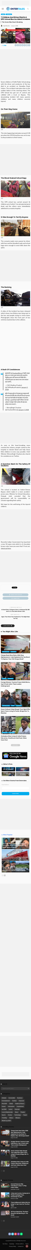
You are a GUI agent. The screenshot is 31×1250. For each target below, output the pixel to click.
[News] (22, 769)
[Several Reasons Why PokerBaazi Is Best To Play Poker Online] (5, 1185)
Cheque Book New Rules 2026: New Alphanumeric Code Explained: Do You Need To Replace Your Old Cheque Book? (15, 657)
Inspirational (6, 705)
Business (19, 1098)
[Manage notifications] (27, 1246)
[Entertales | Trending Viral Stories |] (15, 8)
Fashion (14, 1100)
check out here (6, 548)
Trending (8, 14)
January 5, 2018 (23, 410)
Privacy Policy (12, 1246)
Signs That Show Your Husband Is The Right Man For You (15, 617)
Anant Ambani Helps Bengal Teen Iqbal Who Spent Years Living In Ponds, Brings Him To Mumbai (15, 711)
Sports (4, 1115)
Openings (11, 1243)
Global (11, 1103)
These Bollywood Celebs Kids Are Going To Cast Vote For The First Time (20, 1204)
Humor (4, 1106)
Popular (23, 1112)
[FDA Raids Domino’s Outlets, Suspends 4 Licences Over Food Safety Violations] (15, 855)
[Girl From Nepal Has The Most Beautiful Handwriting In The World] (5, 1213)
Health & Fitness (19, 1103)
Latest (10, 1109)
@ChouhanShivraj (16, 373)
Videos (11, 1117)
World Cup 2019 (6, 1120)
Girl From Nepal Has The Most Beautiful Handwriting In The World (19, 1213)
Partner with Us (20, 1243)
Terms (27, 1243)
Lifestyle (5, 732)
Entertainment (6, 1100)
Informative (6, 651)
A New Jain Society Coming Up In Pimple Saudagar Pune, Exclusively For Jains (20, 1194)
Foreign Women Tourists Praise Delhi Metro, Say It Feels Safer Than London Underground (15, 684)
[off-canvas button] (3, 9)
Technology (17, 1115)
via (28, 41)
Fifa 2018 (4, 1103)
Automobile (12, 1098)
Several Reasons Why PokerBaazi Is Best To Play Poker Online (18, 1185)
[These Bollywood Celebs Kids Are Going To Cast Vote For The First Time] (5, 1204)
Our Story (5, 1243)
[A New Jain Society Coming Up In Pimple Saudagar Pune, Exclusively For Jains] (5, 1195)
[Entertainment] (8, 769)
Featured (21, 1100)
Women (18, 1117)
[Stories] (22, 774)
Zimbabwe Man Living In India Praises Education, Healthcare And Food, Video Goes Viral (14, 738)
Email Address (5, 784)
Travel (4, 678)
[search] (28, 9)
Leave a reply (7, 625)
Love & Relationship (7, 1112)
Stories (10, 1115)
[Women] (8, 774)
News (3, 14)
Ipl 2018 (4, 1109)
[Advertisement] (15, 3)
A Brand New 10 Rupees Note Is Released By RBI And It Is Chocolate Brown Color (15, 610)
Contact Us (20, 1246)
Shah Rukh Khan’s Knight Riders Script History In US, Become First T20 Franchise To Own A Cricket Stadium (15, 869)
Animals (4, 1098)
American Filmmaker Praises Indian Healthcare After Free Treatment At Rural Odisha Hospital (14, 845)
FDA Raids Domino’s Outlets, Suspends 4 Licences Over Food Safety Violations (15, 858)
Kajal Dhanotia (6, 25)
